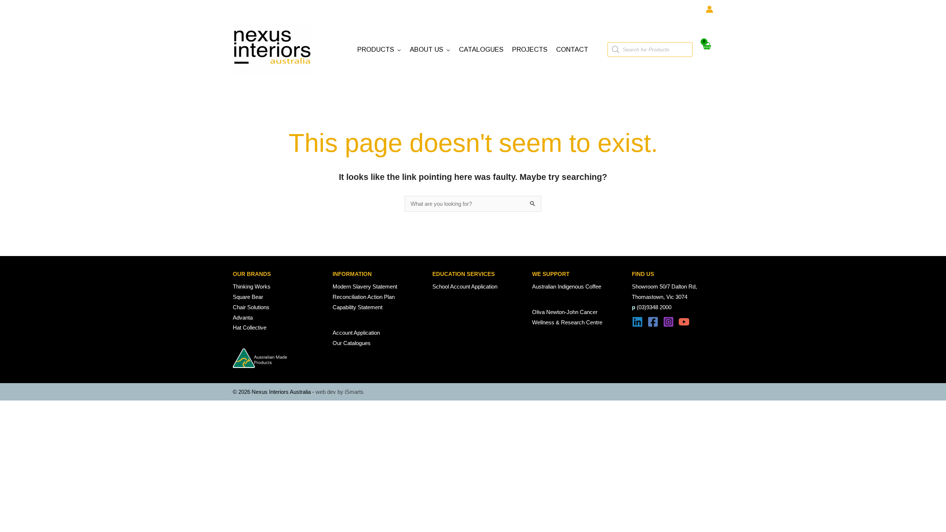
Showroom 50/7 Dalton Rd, (664, 286)
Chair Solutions (251, 307)
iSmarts (354, 392)
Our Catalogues (352, 343)
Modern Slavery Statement (365, 286)
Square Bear (248, 297)
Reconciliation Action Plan (364, 297)
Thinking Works (251, 286)
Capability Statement (357, 307)
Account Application (356, 333)
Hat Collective (249, 327)
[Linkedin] (637, 321)
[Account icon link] (709, 9)
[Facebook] (653, 321)
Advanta (243, 317)
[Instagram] (668, 321)
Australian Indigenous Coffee (566, 286)
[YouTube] (684, 321)
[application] (397, 49)
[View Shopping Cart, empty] (706, 49)
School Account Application (464, 286)
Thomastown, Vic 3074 (659, 297)
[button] (379, 49)
